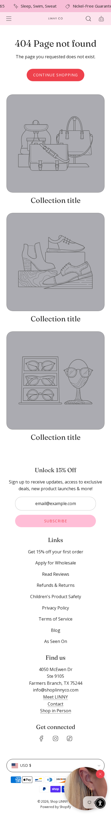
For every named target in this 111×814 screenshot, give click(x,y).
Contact (55, 704)
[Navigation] (8, 18)
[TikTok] (69, 738)
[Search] (88, 18)
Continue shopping (55, 74)
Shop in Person (55, 711)
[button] (85, 788)
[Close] (100, 774)
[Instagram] (55, 738)
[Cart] (101, 18)
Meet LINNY (55, 697)
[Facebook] (41, 738)
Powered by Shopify (55, 807)
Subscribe (55, 520)
